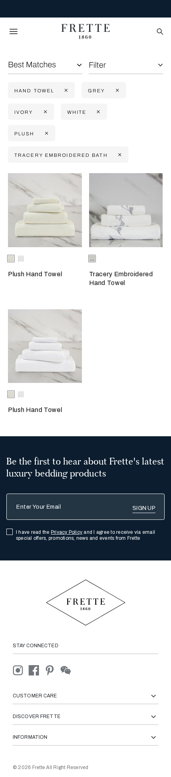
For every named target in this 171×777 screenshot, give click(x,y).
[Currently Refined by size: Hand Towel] (65, 90)
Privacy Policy (66, 532)
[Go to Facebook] (37, 670)
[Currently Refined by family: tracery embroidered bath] (119, 155)
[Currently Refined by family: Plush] (46, 133)
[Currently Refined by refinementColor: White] (97, 112)
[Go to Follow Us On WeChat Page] (67, 670)
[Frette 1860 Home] (85, 31)
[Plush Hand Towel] (45, 210)
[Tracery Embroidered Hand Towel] (126, 210)
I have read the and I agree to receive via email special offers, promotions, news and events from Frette (85, 535)
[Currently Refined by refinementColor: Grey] (116, 90)
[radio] (21, 259)
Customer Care (35, 696)
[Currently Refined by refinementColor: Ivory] (44, 112)
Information (30, 737)
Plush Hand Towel (35, 274)
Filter (97, 65)
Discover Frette (36, 716)
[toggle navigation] (13, 31)
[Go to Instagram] (21, 670)
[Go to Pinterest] (52, 670)
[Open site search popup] (159, 32)
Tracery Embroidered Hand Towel (121, 278)
